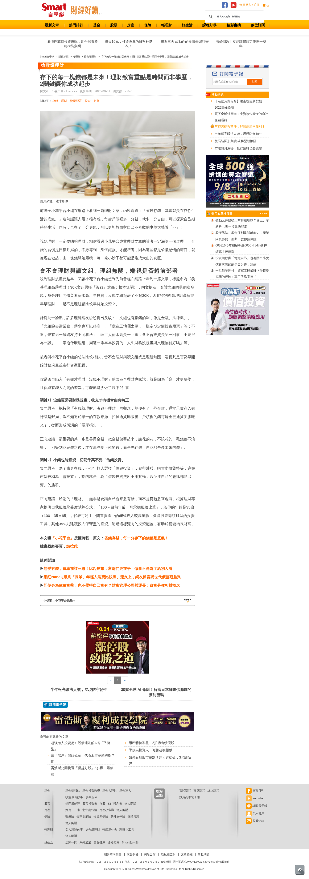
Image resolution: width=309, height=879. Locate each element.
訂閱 (254, 81)
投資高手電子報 (189, 797)
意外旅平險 (118, 816)
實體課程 (185, 790)
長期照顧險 (84, 816)
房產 (130, 25)
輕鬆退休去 (109, 829)
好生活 (187, 25)
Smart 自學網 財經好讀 (86, 10)
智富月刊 (258, 790)
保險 (147, 25)
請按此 (72, 546)
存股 (102, 803)
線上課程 (213, 790)
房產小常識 (106, 810)
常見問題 (204, 854)
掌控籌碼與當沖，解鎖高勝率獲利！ (240, 126)
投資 (88, 101)
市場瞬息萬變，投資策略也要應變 (238, 148)
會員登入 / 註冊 (249, 5)
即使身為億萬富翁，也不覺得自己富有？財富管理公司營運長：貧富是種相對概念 (112, 585)
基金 (96, 25)
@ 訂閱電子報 (55, 705)
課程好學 (209, 25)
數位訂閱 (258, 25)
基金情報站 (72, 790)
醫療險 (69, 816)
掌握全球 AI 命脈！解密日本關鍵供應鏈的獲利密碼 (156, 692)
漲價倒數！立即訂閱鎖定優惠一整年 (241, 44)
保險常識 (133, 816)
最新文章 (52, 25)
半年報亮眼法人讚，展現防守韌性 (78, 689)
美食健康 (99, 842)
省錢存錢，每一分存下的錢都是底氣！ (136, 538)
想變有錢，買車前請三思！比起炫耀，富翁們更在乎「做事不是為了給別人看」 (110, 568)
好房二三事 (72, 810)
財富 (96, 101)
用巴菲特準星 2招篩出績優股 (151, 743)
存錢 (55, 101)
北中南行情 (89, 810)
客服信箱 (258, 820)
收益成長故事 (74, 797)
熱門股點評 (72, 803)
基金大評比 (109, 790)
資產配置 (76, 101)
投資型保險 (101, 816)
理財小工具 (126, 829)
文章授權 (187, 854)
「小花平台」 (62, 538)
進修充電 (113, 842)
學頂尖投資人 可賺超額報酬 (150, 750)
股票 (113, 25)
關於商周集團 (112, 854)
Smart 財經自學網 (56, 10)
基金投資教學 (91, 790)
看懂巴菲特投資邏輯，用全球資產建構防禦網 (72, 44)
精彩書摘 (234, 25)
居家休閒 (71, 842)
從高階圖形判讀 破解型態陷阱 (235, 141)
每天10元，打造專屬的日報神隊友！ (128, 44)
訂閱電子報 (259, 805)
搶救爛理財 (92, 829)
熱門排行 (76, 25)
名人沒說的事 (74, 829)
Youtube (257, 798)
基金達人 (125, 790)
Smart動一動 (130, 842)
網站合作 (150, 854)
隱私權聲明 (168, 854)
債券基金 (91, 797)
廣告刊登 (133, 854)
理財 (64, 101)
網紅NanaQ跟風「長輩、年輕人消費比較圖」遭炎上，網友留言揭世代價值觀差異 (112, 577)
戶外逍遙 (85, 842)
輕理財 (166, 25)
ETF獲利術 (115, 803)
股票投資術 (89, 803)
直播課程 (199, 790)
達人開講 (130, 803)
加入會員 (258, 813)
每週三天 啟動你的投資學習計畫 (185, 41)
